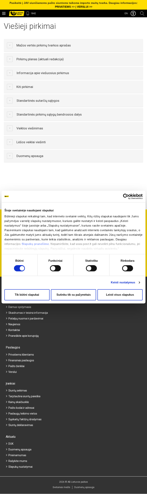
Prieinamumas (17, 455)
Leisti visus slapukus (120, 294)
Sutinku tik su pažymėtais (73, 294)
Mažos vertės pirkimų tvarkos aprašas (43, 45)
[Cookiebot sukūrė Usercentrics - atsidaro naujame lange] (126, 196)
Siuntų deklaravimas (20, 425)
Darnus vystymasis (19, 307)
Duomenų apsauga (29, 156)
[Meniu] (4, 13)
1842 (33, 13)
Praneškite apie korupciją (23, 335)
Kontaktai (14, 330)
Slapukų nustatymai (20, 466)
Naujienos (14, 324)
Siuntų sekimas (17, 390)
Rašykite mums (17, 461)
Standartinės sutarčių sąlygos (37, 101)
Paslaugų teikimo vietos (22, 413)
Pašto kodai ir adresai (21, 407)
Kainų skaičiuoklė (18, 402)
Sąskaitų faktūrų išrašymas (25, 419)
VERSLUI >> (84, 6)
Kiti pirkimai (24, 87)
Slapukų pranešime (35, 244)
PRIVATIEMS (63, 6)
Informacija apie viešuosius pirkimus (42, 73)
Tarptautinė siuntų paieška (24, 396)
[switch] (55, 268)
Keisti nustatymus (123, 282)
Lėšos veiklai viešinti (31, 142)
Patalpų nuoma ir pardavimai (25, 318)
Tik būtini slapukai (27, 294)
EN (126, 13)
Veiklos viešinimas (29, 128)
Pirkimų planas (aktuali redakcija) (40, 59)
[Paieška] (142, 13)
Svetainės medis (61, 487)
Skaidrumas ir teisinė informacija (28, 312)
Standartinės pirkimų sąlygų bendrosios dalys (49, 114)
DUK (10, 443)
